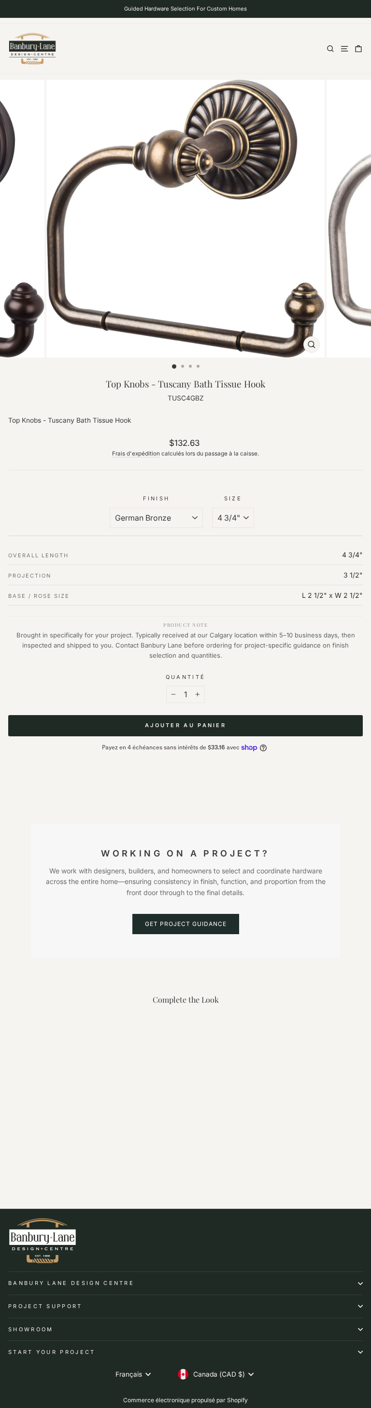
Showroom (31, 1329)
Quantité (186, 677)
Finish (156, 498)
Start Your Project (52, 1352)
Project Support (45, 1306)
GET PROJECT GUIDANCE (186, 923)
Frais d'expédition (136, 453)
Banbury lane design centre (71, 1283)
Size (233, 498)
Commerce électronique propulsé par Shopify (185, 1400)
